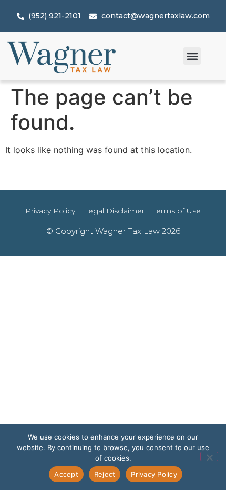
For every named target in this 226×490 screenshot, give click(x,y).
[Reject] (209, 456)
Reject (105, 474)
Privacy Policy (154, 474)
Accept (66, 474)
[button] (192, 56)
